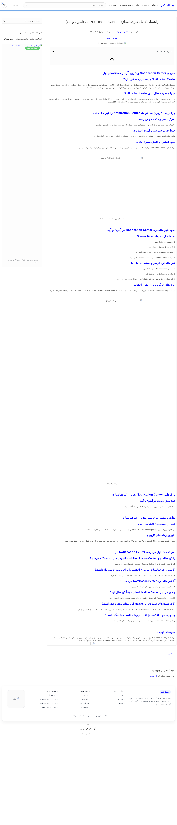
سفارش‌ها (119, 695)
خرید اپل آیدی (51, 695)
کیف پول (120, 699)
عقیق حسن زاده (122, 32)
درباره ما (87, 695)
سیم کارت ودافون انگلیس (47, 703)
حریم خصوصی (85, 707)
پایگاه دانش (86, 699)
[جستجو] (26, 5)
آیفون (170, 654)
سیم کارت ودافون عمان (48, 699)
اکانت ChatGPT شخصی (48, 707)
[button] (53, 51)
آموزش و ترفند (112, 38)
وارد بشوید (154, 676)
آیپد (173, 654)
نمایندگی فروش (84, 703)
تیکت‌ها (120, 703)
